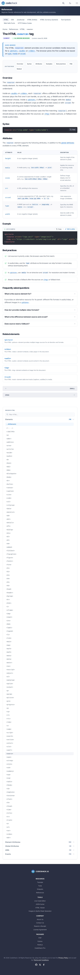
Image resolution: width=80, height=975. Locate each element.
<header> (9, 592)
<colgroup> (10, 505)
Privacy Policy (63, 958)
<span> (8, 757)
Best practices (61, 64)
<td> (8, 788)
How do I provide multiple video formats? (22, 310)
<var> (8, 830)
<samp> (8, 729)
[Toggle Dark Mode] (70, 3)
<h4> (8, 578)
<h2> (8, 571)
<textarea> (10, 795)
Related (19, 69)
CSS (12, 20)
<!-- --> (9, 428)
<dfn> (8, 526)
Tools (40, 886)
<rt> (8, 715)
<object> (9, 673)
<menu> (8, 655)
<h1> (8, 568)
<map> (8, 645)
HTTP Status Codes (25, 23)
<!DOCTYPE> (10, 431)
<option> (9, 683)
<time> (8, 809)
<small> (9, 750)
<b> (7, 459)
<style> (9, 764)
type (9, 54)
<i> (7, 606)
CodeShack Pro (40, 948)
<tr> (8, 816)
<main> (8, 641)
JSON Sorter (40, 904)
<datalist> (10, 512)
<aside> (9, 452)
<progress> (10, 704)
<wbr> (8, 837)
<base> (8, 463)
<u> (7, 823)
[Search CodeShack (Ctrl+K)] (63, 3)
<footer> (9, 561)
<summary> (10, 771)
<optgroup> (10, 680)
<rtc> (8, 718)
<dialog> (9, 529)
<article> (10, 449)
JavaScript (20, 20)
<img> (47, 114)
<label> (9, 627)
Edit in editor (71, 229)
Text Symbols (66, 20)
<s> (7, 725)
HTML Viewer (40, 908)
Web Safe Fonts (9, 23)
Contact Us (40, 923)
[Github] (36, 965)
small (72, 388)
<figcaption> (11, 554)
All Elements (12, 424)
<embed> (9, 547)
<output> (9, 687)
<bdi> (8, 466)
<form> (8, 564)
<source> (9, 753)
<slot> (8, 746)
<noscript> (10, 669)
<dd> (8, 515)
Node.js (40, 945)
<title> (9, 813)
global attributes (67, 143)
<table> (9, 781)
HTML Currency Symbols (49, 20)
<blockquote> (11, 473)
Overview (20, 64)
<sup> (8, 774)
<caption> (10, 491)
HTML (6, 20)
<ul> (8, 827)
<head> (8, 589)
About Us (40, 919)
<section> (10, 739)
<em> (8, 543)
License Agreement (40, 929)
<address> (10, 442)
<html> (8, 603)
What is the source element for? (18, 294)
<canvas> (9, 487)
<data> (8, 508)
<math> (8, 652)
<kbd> (8, 624)
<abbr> (8, 438)
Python (40, 941)
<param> (9, 694)
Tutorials (40, 882)
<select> (9, 743)
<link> (8, 638)
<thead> (9, 806)
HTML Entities (32, 20)
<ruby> (8, 722)
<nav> (8, 666)
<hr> (8, 599)
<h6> (8, 585)
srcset (23, 54)
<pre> (8, 701)
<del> (8, 519)
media (15, 54)
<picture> (13, 51)
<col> (8, 501)
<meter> (9, 662)
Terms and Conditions (41, 960)
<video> (31, 51)
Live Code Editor (40, 901)
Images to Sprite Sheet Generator (40, 911)
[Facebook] (44, 965)
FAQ (71, 64)
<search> (9, 736)
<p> (7, 690)
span (7, 395)
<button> (9, 484)
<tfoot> (9, 799)
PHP (40, 938)
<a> (7, 435)
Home (5, 29)
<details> (10, 522)
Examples (49, 64)
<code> (8, 498)
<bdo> (8, 470)
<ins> (8, 620)
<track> (9, 820)
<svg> (8, 778)
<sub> (8, 767)
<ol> (8, 676)
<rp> (8, 711)
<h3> (8, 575)
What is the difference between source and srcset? (26, 317)
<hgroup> (9, 596)
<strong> (9, 760)
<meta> (8, 659)
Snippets (40, 889)
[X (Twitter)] (40, 965)
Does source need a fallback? (17, 324)
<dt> (8, 540)
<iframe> (9, 610)
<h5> (8, 582)
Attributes (39, 64)
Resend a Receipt (40, 926)
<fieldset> (10, 550)
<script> (9, 732)
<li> (8, 634)
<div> (8, 533)
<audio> (22, 51)
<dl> (8, 536)
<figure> (9, 557)
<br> (8, 480)
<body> (8, 477)
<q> (7, 708)
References (13, 29)
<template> (10, 792)
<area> (8, 445)
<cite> (8, 494)
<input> (9, 617)
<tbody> (9, 785)
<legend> (9, 631)
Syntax (29, 64)
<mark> (8, 648)
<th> (8, 802)
